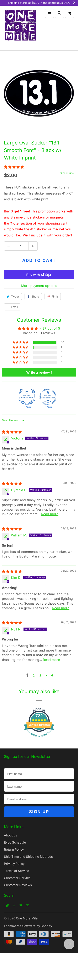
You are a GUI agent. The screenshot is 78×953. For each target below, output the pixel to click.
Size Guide (67, 173)
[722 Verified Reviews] (39, 739)
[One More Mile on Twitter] (7, 905)
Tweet (15, 296)
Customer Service (17, 878)
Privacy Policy (14, 864)
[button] (14, 167)
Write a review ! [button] (39, 372)
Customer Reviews (18, 885)
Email (14, 307)
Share (35, 296)
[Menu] (49, 13)
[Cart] (69, 13)
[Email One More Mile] (27, 905)
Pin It (55, 296)
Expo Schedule (15, 842)
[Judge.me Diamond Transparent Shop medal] (48, 397)
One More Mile (27, 918)
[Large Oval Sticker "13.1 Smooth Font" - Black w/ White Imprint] (39, 94)
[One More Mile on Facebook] (14, 905)
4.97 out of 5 (50, 328)
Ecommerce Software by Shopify (28, 926)
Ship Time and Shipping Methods (28, 857)
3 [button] (40, 675)
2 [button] (34, 675)
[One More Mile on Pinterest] (20, 905)
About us (10, 835)
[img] (12, 432)
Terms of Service (16, 871)
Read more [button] (49, 514)
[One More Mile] (20, 28)
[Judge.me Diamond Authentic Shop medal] (27, 397)
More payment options (39, 286)
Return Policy (14, 849)
